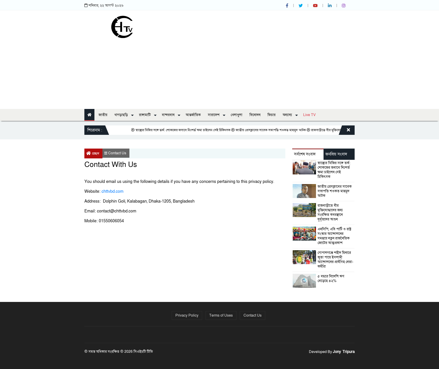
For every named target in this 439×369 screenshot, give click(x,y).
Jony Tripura (344, 351)
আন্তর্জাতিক (193, 114)
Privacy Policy (186, 315)
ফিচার (272, 114)
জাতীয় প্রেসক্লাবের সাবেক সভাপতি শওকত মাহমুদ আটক (265, 130)
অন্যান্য (288, 114)
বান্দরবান (168, 114)
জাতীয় (103, 114)
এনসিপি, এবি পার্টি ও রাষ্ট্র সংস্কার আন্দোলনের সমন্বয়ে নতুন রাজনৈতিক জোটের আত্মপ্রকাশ (334, 236)
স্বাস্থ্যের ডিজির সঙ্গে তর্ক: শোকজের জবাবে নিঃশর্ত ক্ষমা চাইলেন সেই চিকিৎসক (177, 130)
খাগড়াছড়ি (121, 114)
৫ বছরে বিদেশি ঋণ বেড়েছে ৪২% (331, 278)
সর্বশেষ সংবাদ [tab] (305, 154)
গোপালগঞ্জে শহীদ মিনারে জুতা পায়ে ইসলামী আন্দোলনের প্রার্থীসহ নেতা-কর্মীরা (335, 259)
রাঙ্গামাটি (145, 114)
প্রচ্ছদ (95, 153)
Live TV (309, 114)
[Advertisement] (219, 72)
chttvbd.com (112, 191)
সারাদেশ (214, 114)
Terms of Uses (221, 315)
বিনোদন (254, 114)
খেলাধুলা (236, 114)
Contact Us (117, 153)
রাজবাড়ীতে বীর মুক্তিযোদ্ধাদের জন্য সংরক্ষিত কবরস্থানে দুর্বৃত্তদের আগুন (330, 212)
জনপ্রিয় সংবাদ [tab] (336, 154)
